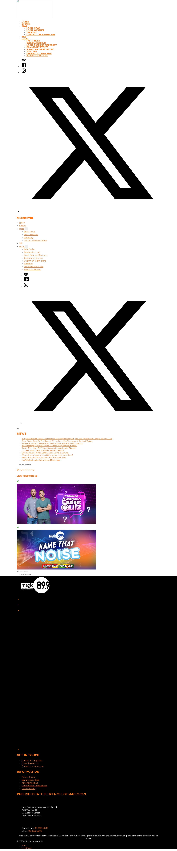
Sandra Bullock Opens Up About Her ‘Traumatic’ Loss (44, 457)
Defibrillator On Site (39, 53)
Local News (33, 28)
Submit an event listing (40, 49)
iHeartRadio (27, 848)
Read (24, 26)
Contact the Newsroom (40, 34)
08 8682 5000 (35, 831)
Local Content (28, 789)
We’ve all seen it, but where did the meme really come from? (47, 455)
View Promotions (27, 476)
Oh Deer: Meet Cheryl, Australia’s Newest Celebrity (43, 450)
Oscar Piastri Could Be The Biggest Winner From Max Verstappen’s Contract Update (57, 441)
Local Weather (35, 30)
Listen (25, 22)
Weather (31, 51)
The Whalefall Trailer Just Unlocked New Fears (41, 460)
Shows (26, 24)
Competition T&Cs (30, 780)
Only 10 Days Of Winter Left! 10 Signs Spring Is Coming (45, 453)
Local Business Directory (41, 45)
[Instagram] (24, 72)
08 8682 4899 (41, 828)
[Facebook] (24, 67)
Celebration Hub (36, 43)
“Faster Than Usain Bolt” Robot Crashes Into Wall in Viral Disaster (49, 448)
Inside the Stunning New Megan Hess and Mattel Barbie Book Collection (52, 443)
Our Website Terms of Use (34, 786)
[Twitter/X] (91, 211)
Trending (31, 32)
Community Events (37, 47)
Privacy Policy (28, 777)
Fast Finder (33, 41)
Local (25, 39)
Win (24, 36)
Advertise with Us (37, 56)
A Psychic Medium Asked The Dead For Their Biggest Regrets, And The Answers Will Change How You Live (67, 439)
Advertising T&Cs (30, 783)
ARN (24, 845)
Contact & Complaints (32, 760)
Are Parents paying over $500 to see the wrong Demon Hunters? (49, 446)
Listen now (23, 218)
